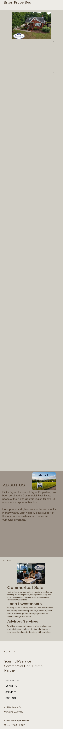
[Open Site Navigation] (56, 5)
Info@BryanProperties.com (16, 720)
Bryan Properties (17, 2)
